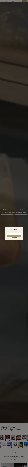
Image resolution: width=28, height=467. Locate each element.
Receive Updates (14, 235)
